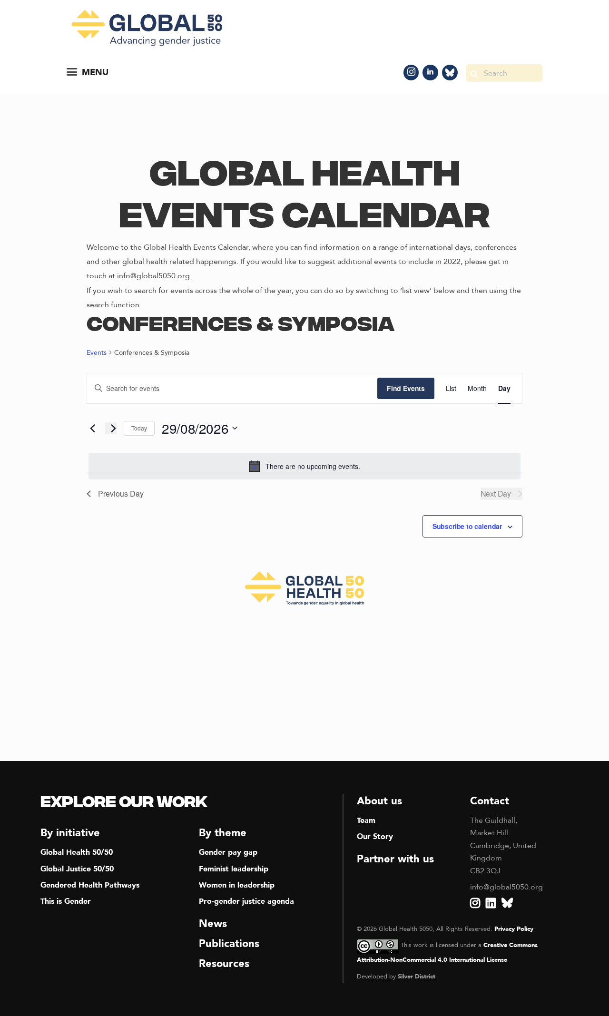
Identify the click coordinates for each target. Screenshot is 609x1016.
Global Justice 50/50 (77, 869)
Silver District (416, 976)
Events (97, 352)
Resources (224, 964)
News (213, 924)
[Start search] (473, 73)
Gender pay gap (228, 852)
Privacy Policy (513, 929)
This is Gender (65, 901)
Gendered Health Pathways (89, 885)
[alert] (304, 466)
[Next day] (111, 428)
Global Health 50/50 (76, 852)
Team (366, 820)
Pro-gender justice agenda (246, 901)
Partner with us (395, 859)
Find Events (406, 388)
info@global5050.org (506, 887)
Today (139, 428)
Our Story (375, 836)
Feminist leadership (233, 869)
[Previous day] (92, 428)
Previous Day (121, 493)
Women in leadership (237, 885)
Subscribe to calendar (467, 526)
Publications (229, 944)
